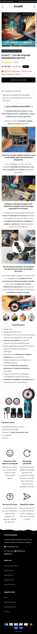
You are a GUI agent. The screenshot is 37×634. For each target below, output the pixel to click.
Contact (6, 612)
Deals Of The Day (10, 602)
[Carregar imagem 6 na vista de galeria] (24, 44)
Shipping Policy (9, 580)
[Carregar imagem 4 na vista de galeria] (19, 44)
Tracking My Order (10, 607)
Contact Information (11, 566)
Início (6, 598)
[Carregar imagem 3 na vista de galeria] (17, 44)
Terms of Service (9, 584)
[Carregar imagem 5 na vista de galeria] (21, 44)
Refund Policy (8, 575)
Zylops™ (20, 631)
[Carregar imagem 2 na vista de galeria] (15, 44)
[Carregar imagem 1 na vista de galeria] (12, 44)
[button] (2, 6)
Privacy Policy (8, 571)
